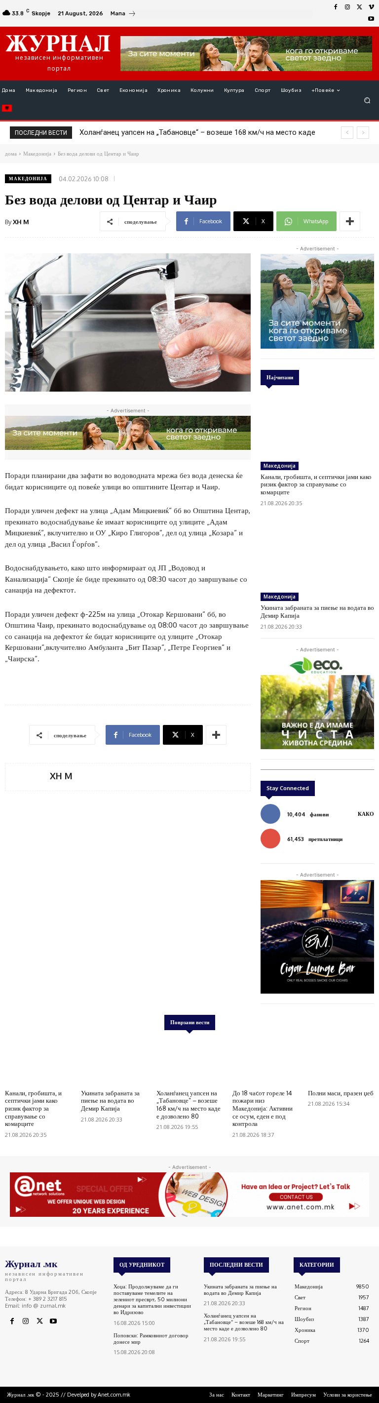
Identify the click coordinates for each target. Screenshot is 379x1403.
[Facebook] (335, 7)
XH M (21, 222)
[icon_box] (123, 14)
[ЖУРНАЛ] (58, 43)
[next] (363, 132)
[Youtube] (371, 19)
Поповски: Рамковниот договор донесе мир (151, 1338)
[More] (350, 221)
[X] (359, 7)
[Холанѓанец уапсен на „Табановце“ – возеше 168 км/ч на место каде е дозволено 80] (189, 1061)
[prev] (347, 132)
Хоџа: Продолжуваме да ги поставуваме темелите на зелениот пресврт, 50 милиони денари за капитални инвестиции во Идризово (152, 1299)
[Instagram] (347, 7)
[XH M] (27, 777)
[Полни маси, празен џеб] (341, 1061)
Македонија (28, 178)
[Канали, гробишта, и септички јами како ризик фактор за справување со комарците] (317, 425)
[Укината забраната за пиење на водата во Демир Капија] (317, 556)
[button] (367, 100)
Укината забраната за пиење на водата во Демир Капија (110, 1100)
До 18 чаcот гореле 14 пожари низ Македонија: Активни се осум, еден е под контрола (262, 1108)
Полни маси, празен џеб (341, 1093)
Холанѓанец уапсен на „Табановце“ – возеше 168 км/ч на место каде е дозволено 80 (188, 1104)
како (366, 813)
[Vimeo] (371, 7)
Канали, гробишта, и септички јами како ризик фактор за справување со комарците (316, 484)
